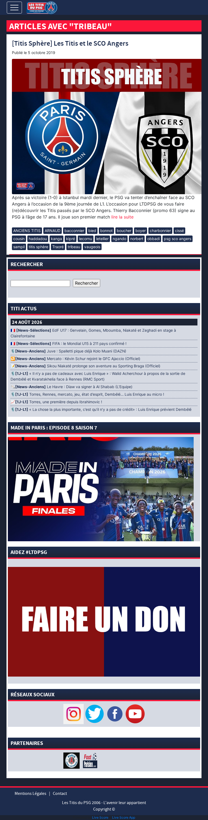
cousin (19, 238)
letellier (102, 238)
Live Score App (123, 817)
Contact (60, 793)
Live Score (100, 817)
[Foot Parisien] (89, 760)
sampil (19, 246)
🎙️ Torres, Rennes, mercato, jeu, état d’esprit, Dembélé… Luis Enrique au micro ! (87, 394)
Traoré (58, 246)
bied (92, 230)
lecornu (85, 238)
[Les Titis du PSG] (42, 7)
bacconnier (74, 230)
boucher (124, 230)
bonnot (106, 230)
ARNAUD (52, 230)
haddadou (38, 238)
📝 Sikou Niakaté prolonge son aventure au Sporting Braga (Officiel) (85, 366)
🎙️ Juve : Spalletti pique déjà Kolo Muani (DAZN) (68, 351)
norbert (136, 238)
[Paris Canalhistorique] (72, 760)
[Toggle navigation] (14, 8)
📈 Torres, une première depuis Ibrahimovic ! (56, 402)
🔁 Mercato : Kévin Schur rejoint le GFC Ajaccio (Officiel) (75, 359)
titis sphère (38, 246)
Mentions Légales (30, 793)
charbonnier (160, 230)
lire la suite (122, 217)
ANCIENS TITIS (27, 230)
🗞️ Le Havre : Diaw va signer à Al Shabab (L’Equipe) (71, 387)
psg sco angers (177, 238)
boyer (140, 230)
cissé (179, 230)
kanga (56, 238)
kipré (70, 238)
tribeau (74, 246)
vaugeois (92, 246)
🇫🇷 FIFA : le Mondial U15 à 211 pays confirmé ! (68, 343)
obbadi (153, 238)
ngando (119, 238)
